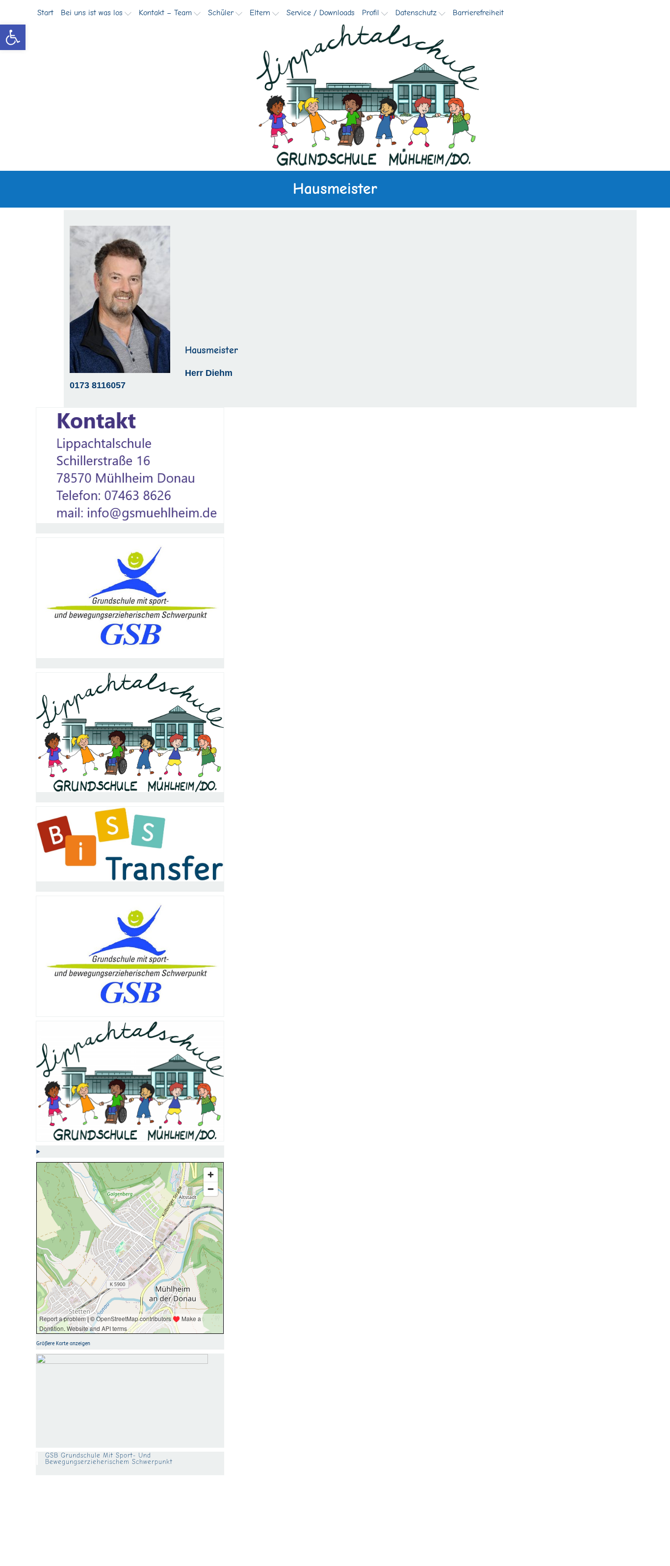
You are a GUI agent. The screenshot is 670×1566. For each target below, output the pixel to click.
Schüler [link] (220, 12)
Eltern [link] (260, 12)
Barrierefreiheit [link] (478, 12)
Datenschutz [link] (416, 12)
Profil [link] (370, 12)
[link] (13, 37)
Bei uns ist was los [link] (92, 12)
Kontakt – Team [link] (165, 12)
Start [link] (45, 12)
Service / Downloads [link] (320, 12)
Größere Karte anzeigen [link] (63, 1343)
